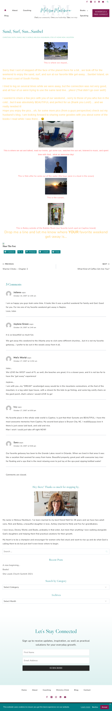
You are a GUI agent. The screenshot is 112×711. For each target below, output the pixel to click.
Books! (6, 569)
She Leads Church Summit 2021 (18, 574)
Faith (13, 37)
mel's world (27, 37)
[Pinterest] (95, 2)
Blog (6, 15)
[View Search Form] (107, 2)
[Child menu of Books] (83, 10)
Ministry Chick (62, 690)
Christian (7, 37)
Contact (87, 690)
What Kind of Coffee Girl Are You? (93, 266)
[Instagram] (91, 2)
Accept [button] (104, 707)
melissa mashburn (41, 37)
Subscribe (56, 668)
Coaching (27, 10)
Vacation (70, 37)
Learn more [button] (85, 707)
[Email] (103, 2)
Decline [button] (95, 707)
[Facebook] (87, 2)
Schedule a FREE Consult (101, 13)
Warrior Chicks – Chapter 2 (15, 266)
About (15, 10)
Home (24, 690)
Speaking (84, 15)
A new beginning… (11, 565)
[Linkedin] (99, 2)
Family (19, 37)
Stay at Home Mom (57, 37)
